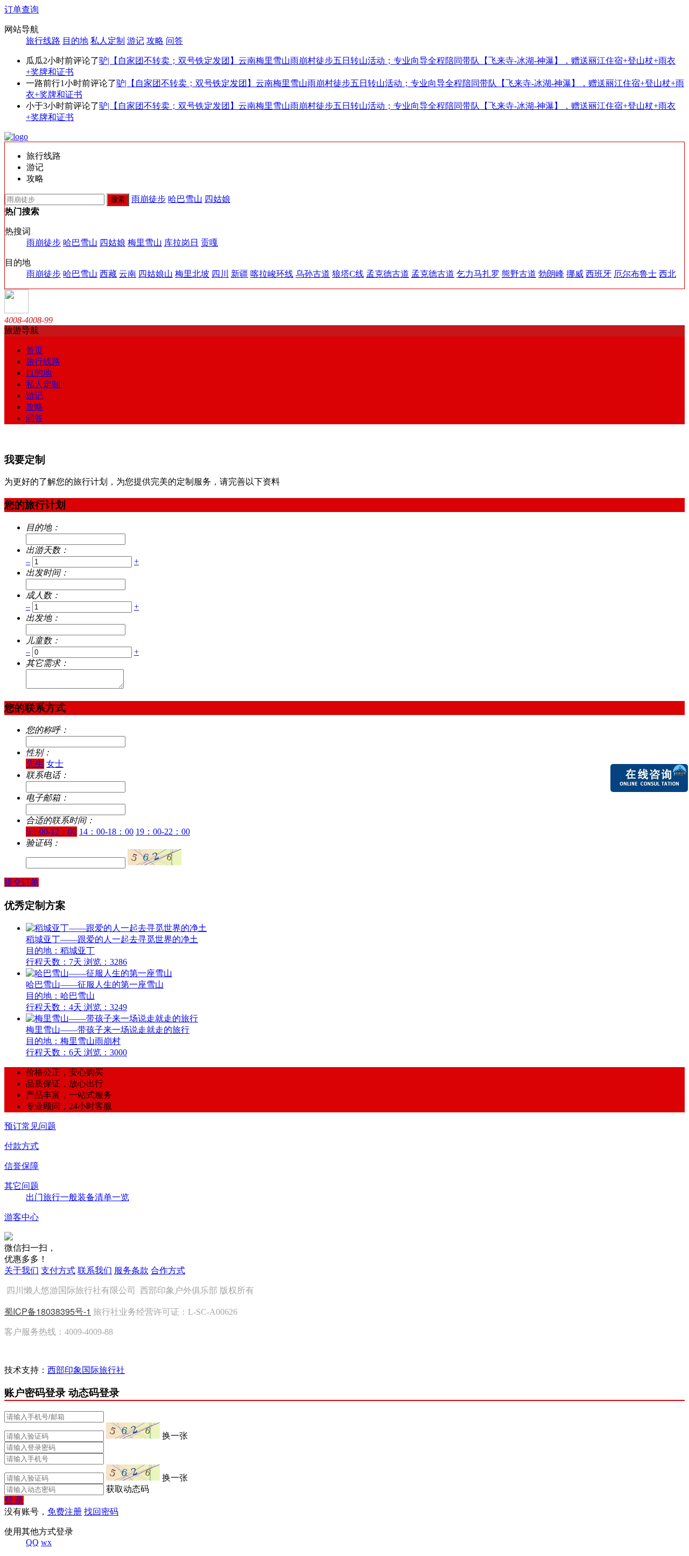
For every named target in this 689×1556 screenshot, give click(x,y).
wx (46, 1542)
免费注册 (64, 1511)
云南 (127, 273)
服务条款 (131, 1270)
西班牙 (598, 273)
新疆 (239, 273)
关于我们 (21, 1270)
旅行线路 (43, 40)
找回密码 (101, 1511)
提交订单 (21, 882)
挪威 (574, 273)
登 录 (14, 1500)
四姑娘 (217, 199)
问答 (174, 40)
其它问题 (21, 1185)
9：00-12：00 (51, 831)
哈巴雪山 (185, 199)
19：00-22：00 (163, 831)
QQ (32, 1542)
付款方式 (21, 1146)
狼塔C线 (348, 273)
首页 (34, 350)
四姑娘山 (155, 273)
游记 (135, 40)
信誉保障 (21, 1165)
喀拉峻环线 (271, 273)
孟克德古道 (387, 273)
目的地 (75, 40)
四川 (220, 273)
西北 (667, 273)
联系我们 (95, 1270)
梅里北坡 (192, 273)
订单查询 (21, 9)
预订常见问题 (30, 1126)
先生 (35, 763)
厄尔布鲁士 (635, 273)
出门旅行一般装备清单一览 (77, 1197)
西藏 (108, 273)
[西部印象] (16, 136)
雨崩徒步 (148, 199)
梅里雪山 (145, 242)
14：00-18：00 (106, 831)
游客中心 (21, 1217)
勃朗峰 (551, 273)
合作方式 (168, 1270)
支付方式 (58, 1270)
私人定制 (107, 40)
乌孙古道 (313, 273)
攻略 (155, 40)
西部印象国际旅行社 (86, 1370)
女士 (55, 763)
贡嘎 (209, 242)
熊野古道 (519, 273)
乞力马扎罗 (478, 273)
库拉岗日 (181, 242)
